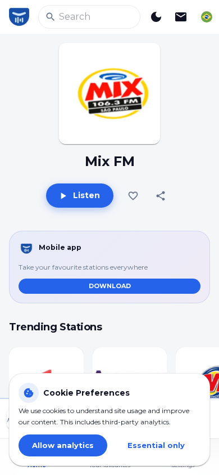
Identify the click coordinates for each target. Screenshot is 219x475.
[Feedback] (181, 17)
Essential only (156, 445)
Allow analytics (63, 445)
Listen (86, 195)
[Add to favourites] (133, 195)
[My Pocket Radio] (19, 17)
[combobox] (206, 17)
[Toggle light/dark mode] (156, 17)
